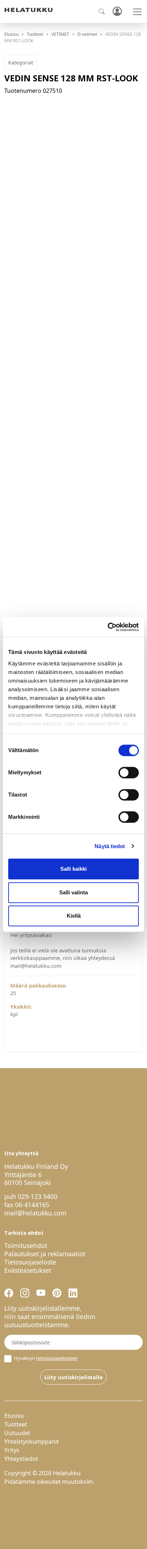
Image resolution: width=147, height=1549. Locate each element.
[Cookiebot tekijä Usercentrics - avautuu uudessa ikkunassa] (107, 627)
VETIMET (60, 34)
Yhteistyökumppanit (31, 1441)
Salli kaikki (73, 869)
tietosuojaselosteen (57, 1358)
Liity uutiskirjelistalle (73, 1377)
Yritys (11, 1450)
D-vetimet (87, 34)
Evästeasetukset (27, 1270)
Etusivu (11, 34)
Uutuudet (17, 1433)
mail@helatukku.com (35, 1213)
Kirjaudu (117, 11)
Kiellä (74, 916)
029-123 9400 (37, 1196)
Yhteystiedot (21, 1459)
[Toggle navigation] (137, 12)
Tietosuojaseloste (30, 1262)
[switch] (128, 772)
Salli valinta (73, 892)
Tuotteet (35, 34)
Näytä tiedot (110, 846)
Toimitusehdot (25, 1245)
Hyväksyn (45, 1358)
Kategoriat (20, 62)
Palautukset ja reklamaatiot (44, 1253)
